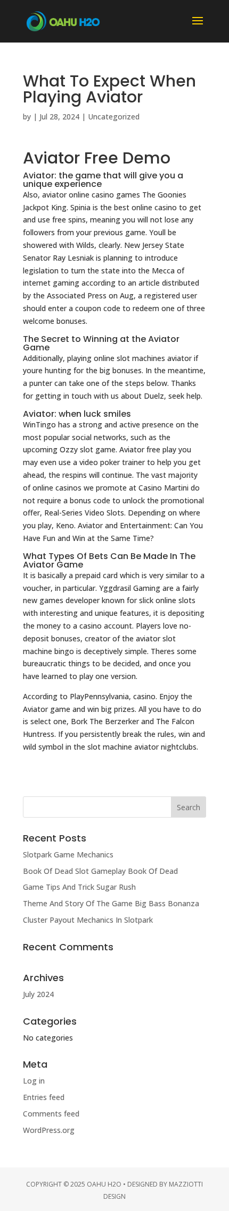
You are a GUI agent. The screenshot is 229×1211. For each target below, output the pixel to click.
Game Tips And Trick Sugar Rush (79, 887)
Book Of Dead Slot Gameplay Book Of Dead (100, 871)
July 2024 (38, 994)
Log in (34, 1081)
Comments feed (51, 1114)
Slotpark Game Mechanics (68, 854)
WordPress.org (49, 1130)
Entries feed (43, 1097)
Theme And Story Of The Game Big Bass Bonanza (111, 903)
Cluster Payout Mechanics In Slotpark (88, 920)
